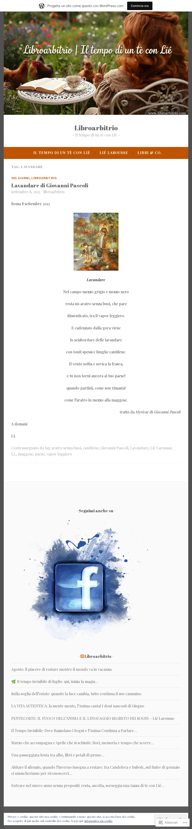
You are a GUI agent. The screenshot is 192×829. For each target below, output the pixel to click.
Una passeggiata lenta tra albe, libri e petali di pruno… (57, 754)
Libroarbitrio (96, 127)
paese (39, 453)
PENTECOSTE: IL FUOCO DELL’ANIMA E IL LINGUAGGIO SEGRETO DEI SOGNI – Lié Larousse (92, 718)
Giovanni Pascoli (114, 447)
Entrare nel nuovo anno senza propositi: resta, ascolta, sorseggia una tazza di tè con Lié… (87, 785)
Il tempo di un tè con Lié (61, 152)
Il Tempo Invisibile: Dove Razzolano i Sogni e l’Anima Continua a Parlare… (74, 730)
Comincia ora (140, 6)
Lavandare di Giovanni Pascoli (49, 185)
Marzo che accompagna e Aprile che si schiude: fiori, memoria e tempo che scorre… (82, 742)
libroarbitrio (54, 191)
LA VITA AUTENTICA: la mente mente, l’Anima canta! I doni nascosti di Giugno (77, 705)
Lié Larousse (114, 152)
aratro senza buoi (66, 447)
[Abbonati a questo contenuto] (82, 656)
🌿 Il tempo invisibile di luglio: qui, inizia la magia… (54, 681)
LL (13, 453)
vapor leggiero (59, 453)
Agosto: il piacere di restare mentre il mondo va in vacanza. (61, 669)
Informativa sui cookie (98, 821)
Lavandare (139, 447)
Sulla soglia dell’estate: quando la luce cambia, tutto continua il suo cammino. (76, 693)
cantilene (91, 447)
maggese (25, 453)
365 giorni (20, 178)
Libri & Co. (149, 152)
